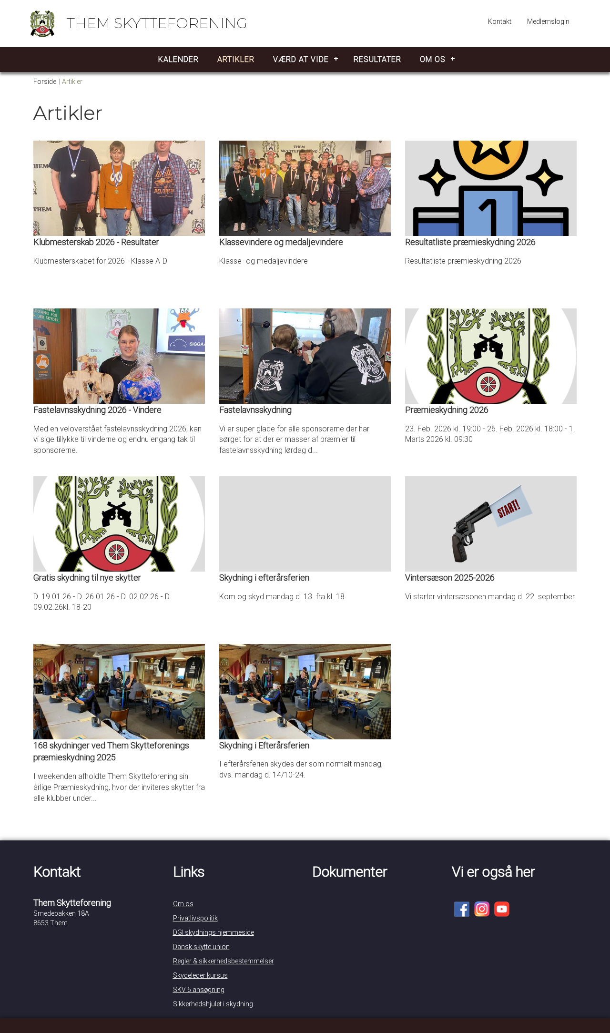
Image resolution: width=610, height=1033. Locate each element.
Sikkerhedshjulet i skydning (213, 1004)
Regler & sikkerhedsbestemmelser (223, 961)
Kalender (178, 59)
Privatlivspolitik (195, 918)
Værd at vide (301, 59)
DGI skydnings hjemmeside (213, 932)
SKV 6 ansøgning (198, 989)
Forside (44, 81)
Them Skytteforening (157, 23)
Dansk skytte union (201, 947)
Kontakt (499, 21)
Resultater (377, 59)
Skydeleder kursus (200, 975)
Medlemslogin (548, 21)
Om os (433, 59)
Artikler (235, 59)
